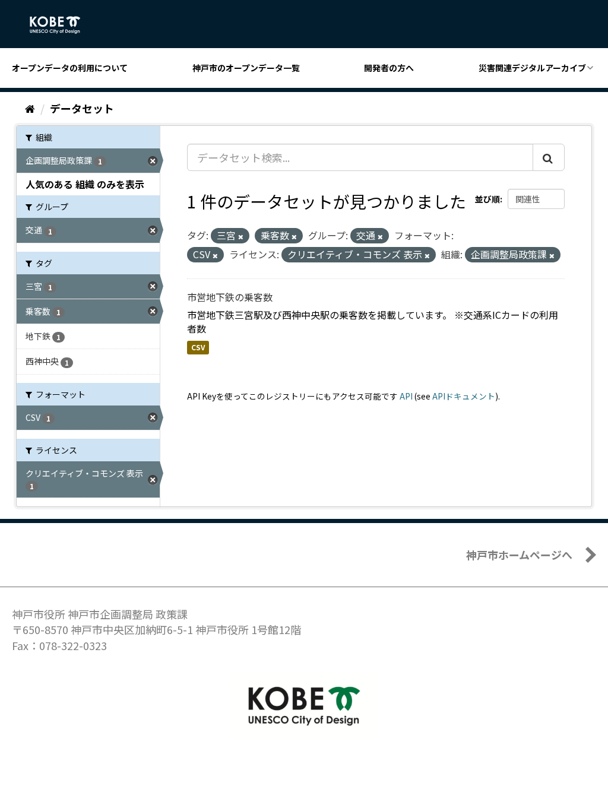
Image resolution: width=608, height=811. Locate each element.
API (406, 396)
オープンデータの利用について (70, 68)
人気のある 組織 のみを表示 (85, 184)
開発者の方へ (389, 68)
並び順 (487, 199)
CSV (198, 347)
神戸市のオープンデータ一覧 (246, 68)
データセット (82, 108)
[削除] (240, 236)
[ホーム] (30, 108)
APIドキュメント (463, 396)
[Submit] (549, 157)
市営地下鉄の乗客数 (230, 297)
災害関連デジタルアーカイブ (532, 68)
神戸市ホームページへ (519, 554)
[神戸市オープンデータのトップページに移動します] (61, 25)
